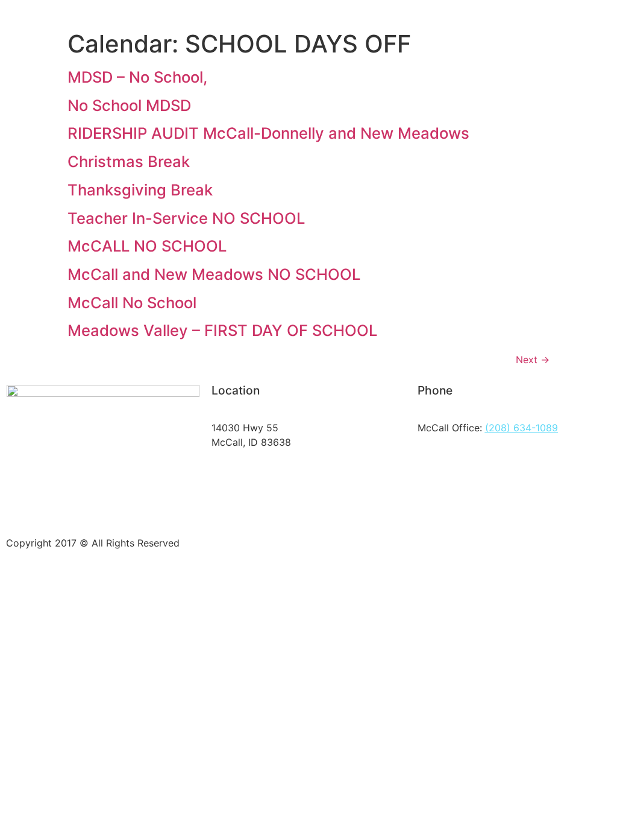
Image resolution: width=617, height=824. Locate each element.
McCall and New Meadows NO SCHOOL (213, 274)
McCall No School (131, 302)
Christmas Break (128, 161)
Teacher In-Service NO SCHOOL (186, 218)
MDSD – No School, (137, 77)
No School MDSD (129, 105)
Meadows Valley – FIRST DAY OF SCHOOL (222, 330)
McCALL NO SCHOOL (147, 245)
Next (533, 359)
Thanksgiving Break (140, 189)
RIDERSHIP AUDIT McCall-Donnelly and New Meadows (268, 133)
